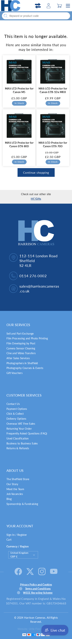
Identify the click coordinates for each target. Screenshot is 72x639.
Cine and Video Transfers (21, 353)
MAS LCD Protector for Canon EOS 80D (19, 144)
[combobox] (36, 15)
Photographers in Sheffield (22, 363)
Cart (8, 539)
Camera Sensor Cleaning (20, 348)
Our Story (12, 484)
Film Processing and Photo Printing (27, 338)
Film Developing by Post (20, 343)
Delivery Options (16, 418)
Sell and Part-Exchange (20, 333)
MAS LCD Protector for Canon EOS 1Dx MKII (53, 90)
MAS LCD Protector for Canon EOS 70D (53, 144)
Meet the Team (15, 489)
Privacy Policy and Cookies (36, 584)
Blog (9, 498)
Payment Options (16, 408)
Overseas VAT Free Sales (20, 423)
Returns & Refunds (17, 448)
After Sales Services (18, 358)
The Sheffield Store (17, 479)
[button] (59, 6)
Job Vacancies (14, 493)
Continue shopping (36, 172)
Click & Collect (15, 413)
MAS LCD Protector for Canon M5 (19, 90)
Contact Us (13, 403)
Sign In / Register (16, 534)
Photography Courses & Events (24, 368)
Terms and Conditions (38, 588)
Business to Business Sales (22, 443)
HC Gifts (36, 198)
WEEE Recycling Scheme (37, 592)
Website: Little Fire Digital (33, 628)
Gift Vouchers (14, 373)
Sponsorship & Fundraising (22, 503)
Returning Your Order (19, 428)
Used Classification (17, 438)
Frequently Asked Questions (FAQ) (26, 433)
